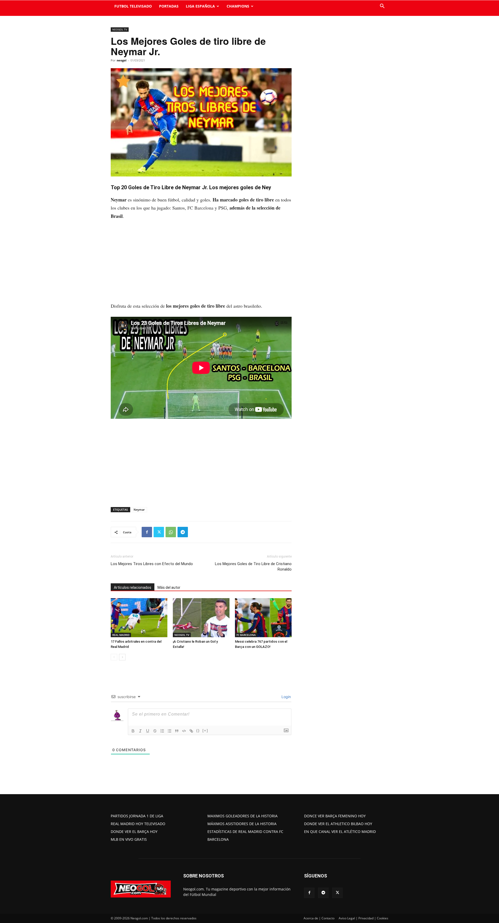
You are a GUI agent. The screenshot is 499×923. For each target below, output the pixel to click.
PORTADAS (169, 6)
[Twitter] (159, 532)
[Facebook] (147, 532)
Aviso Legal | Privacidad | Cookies (363, 918)
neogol (121, 60)
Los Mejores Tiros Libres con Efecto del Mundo (152, 563)
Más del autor (168, 587)
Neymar (139, 509)
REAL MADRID (120, 635)
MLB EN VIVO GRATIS (129, 839)
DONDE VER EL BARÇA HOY (134, 831)
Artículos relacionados (132, 587)
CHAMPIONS (238, 6)
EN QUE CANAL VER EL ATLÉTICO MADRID (340, 831)
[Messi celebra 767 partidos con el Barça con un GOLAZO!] (263, 617)
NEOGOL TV (119, 29)
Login (285, 696)
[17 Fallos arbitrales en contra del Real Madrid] (139, 617)
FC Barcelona (200, 208)
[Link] (191, 731)
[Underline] (147, 731)
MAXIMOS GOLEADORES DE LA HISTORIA (242, 815)
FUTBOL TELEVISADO (133, 6)
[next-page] (122, 657)
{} (198, 730)
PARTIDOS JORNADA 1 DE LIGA (137, 815)
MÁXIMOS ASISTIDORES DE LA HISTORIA (242, 823)
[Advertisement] (201, 263)
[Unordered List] (169, 731)
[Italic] (140, 731)
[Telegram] (183, 532)
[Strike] (155, 731)
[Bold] (133, 731)
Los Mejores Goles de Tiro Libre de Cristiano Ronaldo (253, 566)
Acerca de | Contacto (319, 918)
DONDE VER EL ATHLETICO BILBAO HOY (338, 823)
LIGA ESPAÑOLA (200, 6)
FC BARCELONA (246, 635)
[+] (205, 730)
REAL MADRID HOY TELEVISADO (138, 823)
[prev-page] (114, 657)
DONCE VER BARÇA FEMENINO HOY (335, 815)
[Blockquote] (176, 731)
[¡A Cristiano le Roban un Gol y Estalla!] (201, 617)
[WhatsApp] (171, 532)
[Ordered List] (162, 731)
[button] (382, 6)
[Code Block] (184, 731)
